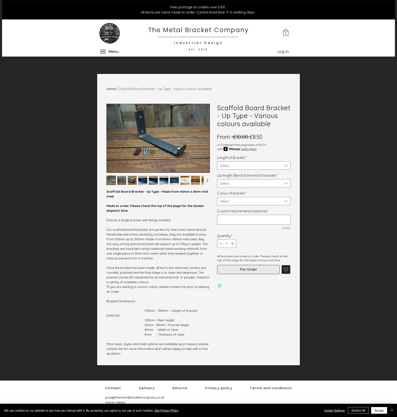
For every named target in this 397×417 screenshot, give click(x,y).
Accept (379, 410)
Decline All (358, 410)
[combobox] (254, 165)
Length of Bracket (232, 157)
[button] (286, 32)
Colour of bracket (232, 193)
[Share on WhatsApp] (219, 285)
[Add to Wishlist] (286, 269)
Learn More (248, 149)
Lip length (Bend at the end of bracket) (247, 175)
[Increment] (233, 244)
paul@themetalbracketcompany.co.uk (134, 397)
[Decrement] (221, 244)
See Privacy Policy (166, 410)
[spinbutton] (227, 244)
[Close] (392, 410)
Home (111, 89)
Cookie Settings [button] (334, 410)
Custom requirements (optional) (242, 211)
